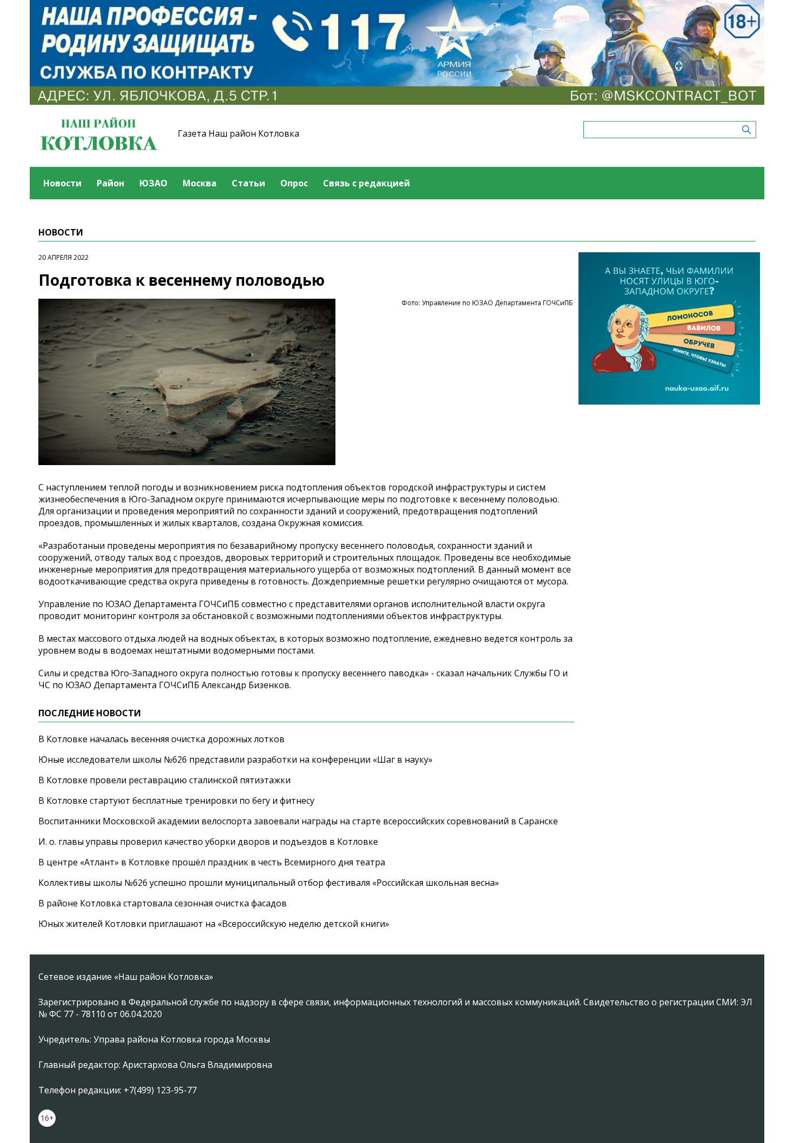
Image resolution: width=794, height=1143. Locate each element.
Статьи (248, 183)
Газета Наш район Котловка (238, 133)
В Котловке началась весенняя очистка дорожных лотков (161, 739)
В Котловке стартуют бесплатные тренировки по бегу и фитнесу (176, 800)
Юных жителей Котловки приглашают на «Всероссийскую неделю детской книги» (213, 924)
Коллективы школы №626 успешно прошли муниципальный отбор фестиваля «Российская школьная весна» (268, 883)
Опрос (294, 183)
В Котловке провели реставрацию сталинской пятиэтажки (164, 780)
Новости (62, 183)
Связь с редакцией (366, 183)
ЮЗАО (153, 183)
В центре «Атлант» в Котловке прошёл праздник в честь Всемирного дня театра (211, 862)
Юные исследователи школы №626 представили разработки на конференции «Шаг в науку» (235, 759)
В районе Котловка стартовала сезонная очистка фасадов (162, 903)
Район (110, 183)
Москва (200, 183)
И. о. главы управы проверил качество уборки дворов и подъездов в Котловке (208, 842)
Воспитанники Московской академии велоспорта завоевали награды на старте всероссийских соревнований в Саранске (298, 821)
